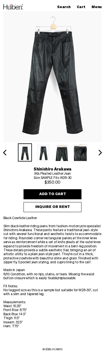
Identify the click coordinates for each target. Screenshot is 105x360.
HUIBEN (57, 349)
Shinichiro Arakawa (52, 169)
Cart (82, 7)
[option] (25, 152)
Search (65, 7)
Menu (98, 7)
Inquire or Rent (52, 207)
